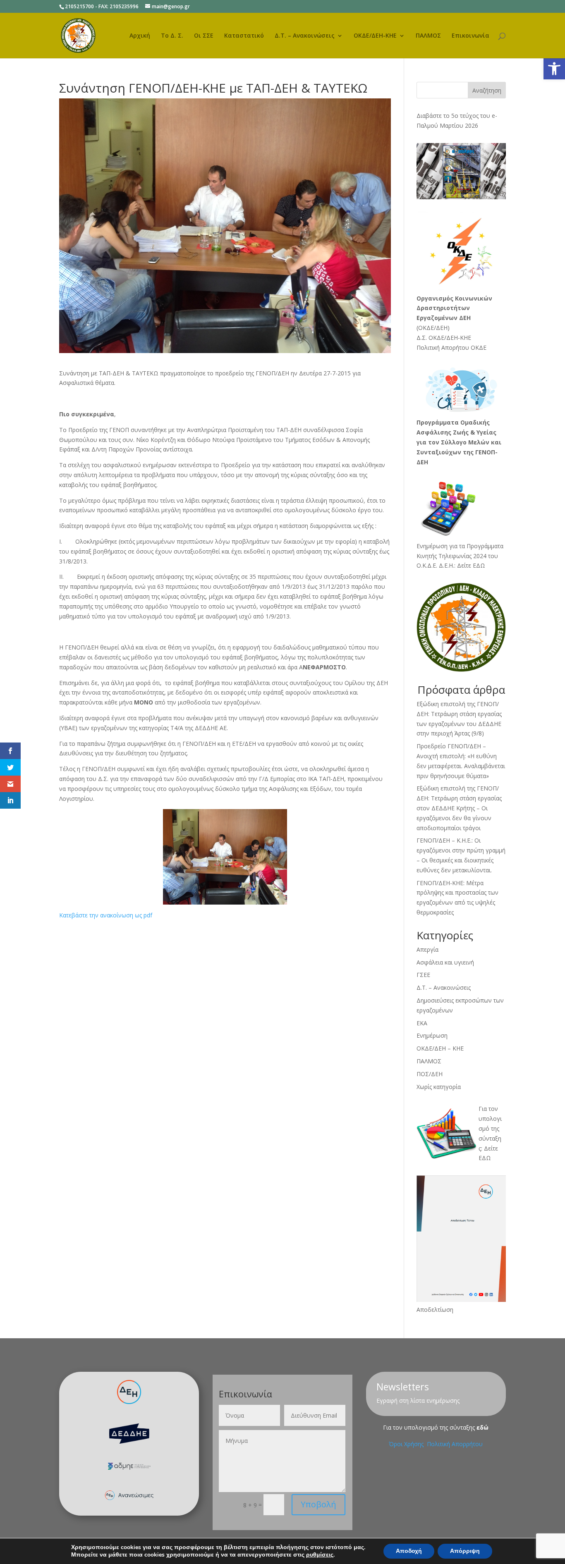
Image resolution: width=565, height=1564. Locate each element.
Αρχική (139, 36)
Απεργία (427, 949)
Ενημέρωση (432, 1035)
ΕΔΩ (485, 1158)
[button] (554, 68)
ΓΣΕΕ (423, 975)
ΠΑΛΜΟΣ (428, 36)
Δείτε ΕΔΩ (471, 565)
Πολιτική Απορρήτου (455, 1444)
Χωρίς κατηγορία (439, 1087)
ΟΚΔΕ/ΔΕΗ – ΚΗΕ (440, 1048)
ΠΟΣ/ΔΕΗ (430, 1074)
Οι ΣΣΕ (203, 36)
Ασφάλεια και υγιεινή (445, 962)
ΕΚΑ (422, 1023)
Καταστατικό (244, 36)
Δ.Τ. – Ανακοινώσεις (305, 36)
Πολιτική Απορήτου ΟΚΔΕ (451, 347)
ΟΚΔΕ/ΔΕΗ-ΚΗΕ (375, 36)
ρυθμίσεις (319, 1555)
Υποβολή (318, 1504)
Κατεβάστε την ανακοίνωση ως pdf (105, 915)
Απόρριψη (465, 1551)
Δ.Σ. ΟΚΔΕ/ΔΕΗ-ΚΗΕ (444, 337)
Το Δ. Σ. (172, 36)
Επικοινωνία (470, 36)
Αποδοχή (409, 1551)
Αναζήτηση (486, 90)
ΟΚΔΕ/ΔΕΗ (433, 328)
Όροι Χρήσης (407, 1444)
